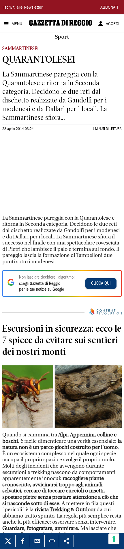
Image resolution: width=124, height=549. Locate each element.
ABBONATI (109, 8)
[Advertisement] (45, 177)
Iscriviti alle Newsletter (22, 8)
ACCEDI (112, 24)
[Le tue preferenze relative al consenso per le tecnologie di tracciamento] (113, 538)
